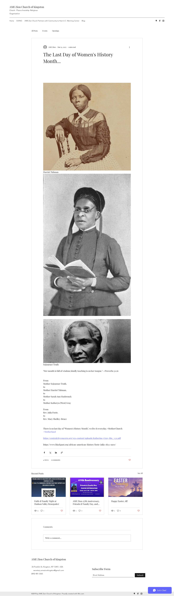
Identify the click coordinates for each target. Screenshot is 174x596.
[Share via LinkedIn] (56, 452)
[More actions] (129, 47)
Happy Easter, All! (119, 501)
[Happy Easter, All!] (125, 487)
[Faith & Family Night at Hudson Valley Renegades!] (48, 487)
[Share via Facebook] (44, 452)
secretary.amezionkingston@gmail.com (48, 570)
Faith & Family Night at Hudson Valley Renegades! (46, 502)
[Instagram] (163, 21)
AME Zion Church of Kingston (26, 7)
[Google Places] (156, 21)
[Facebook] (160, 21)
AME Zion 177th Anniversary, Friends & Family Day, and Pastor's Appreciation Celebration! (86, 502)
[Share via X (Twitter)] (50, 452)
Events (44, 31)
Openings (55, 31)
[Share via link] (62, 452)
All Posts (34, 31)
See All (140, 473)
